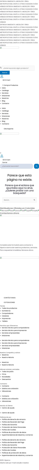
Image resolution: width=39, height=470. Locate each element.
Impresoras (6, 318)
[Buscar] (36, 166)
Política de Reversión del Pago (13, 422)
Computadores (7, 313)
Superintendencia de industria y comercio (17, 435)
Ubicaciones (6, 391)
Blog (3, 101)
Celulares (5, 316)
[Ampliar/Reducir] (2, 466)
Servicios (5, 93)
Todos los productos (9, 308)
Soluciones (6, 96)
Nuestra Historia (8, 357)
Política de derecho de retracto (14, 419)
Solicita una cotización (10, 388)
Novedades (6, 377)
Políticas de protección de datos (14, 432)
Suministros (6, 311)
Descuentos (6, 379)
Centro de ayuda (8, 408)
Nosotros (5, 98)
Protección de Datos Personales (14, 427)
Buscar (4, 72)
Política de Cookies (9, 430)
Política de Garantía (9, 425)
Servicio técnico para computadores (15, 328)
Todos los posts (7, 371)
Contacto (5, 103)
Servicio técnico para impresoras (14, 330)
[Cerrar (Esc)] (17, 466)
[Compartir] (12, 466)
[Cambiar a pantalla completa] (7, 466)
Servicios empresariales (11, 333)
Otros (4, 374)
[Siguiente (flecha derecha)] (7, 469)
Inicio (4, 88)
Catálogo (5, 90)
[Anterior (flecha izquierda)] (2, 469)
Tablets (5, 321)
